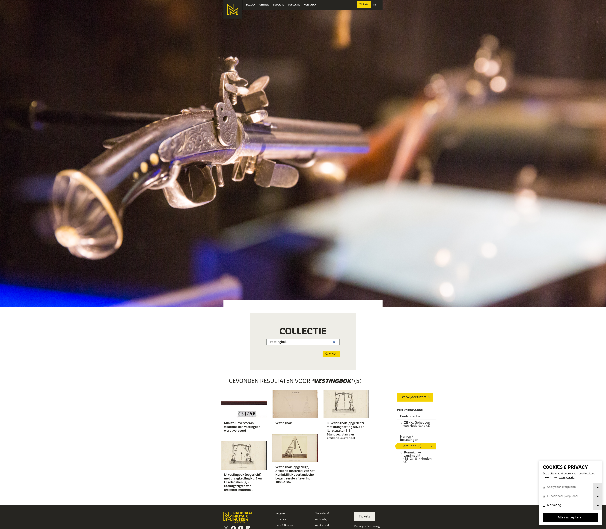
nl (375, 4)
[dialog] (570, 493)
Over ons (281, 519)
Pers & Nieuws (284, 525)
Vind (332, 354)
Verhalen (310, 4)
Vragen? (280, 513)
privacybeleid (566, 477)
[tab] (597, 487)
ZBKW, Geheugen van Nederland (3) (416, 424)
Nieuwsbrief (322, 513)
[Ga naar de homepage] (232, 9)
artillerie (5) (412, 446)
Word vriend (322, 525)
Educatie (278, 4)
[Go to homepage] (242, 519)
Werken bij (321, 519)
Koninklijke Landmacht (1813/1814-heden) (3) (418, 457)
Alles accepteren (570, 517)
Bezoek (250, 4)
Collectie (294, 4)
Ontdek (264, 4)
